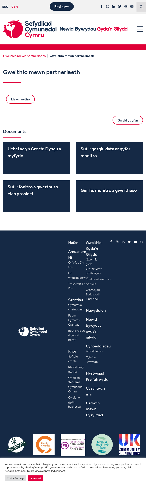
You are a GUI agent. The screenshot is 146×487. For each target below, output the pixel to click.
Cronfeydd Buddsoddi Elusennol (93, 294)
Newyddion (96, 310)
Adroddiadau (94, 351)
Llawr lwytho (20, 99)
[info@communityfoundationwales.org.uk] (131, 6)
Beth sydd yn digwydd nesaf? (76, 335)
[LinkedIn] (113, 6)
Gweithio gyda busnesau (74, 402)
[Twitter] (119, 6)
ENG (5, 7)
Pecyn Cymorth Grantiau (74, 320)
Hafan (73, 242)
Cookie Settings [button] (15, 478)
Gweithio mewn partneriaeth (24, 56)
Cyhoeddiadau (98, 346)
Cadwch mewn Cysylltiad (94, 409)
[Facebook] (101, 6)
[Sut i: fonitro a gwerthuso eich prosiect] (36, 196)
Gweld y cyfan (127, 120)
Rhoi (72, 351)
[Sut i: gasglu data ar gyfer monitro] (109, 158)
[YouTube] (125, 6)
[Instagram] (107, 6)
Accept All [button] (35, 478)
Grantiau (75, 299)
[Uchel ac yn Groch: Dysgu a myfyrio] (36, 158)
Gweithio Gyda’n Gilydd (94, 248)
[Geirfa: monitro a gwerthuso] (109, 196)
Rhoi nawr (61, 6)
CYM (14, 7)
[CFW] (29, 29)
